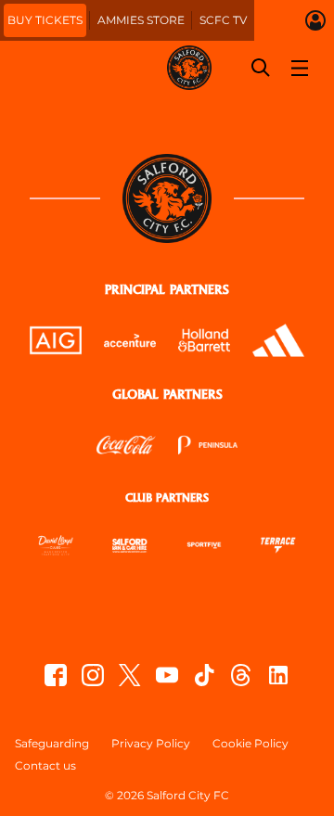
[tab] (45, 20)
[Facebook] (56, 675)
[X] (130, 675)
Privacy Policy (150, 744)
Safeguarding (52, 744)
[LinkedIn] (278, 675)
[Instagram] (93, 675)
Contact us (45, 766)
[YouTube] (167, 675)
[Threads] (241, 675)
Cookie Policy (250, 744)
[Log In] (315, 20)
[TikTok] (204, 675)
